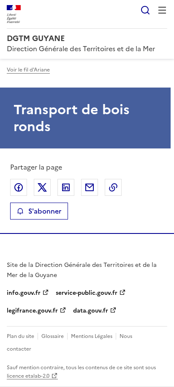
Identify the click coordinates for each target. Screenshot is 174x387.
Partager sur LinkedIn (65, 187)
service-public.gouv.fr (86, 292)
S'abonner (44, 211)
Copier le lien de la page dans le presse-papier (113, 187)
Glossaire (52, 336)
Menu (162, 10)
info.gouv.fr (24, 292)
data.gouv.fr (90, 310)
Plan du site (20, 336)
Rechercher (145, 10)
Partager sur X (42, 187)
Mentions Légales (91, 336)
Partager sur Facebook (18, 187)
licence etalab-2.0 (28, 376)
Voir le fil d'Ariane (28, 70)
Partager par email (89, 187)
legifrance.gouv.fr (32, 310)
